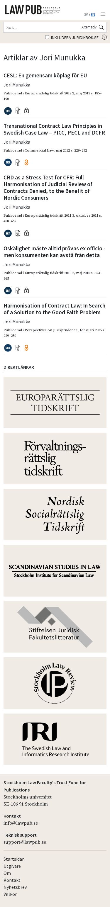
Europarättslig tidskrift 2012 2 (49, 93)
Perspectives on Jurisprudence (51, 330)
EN (93, 14)
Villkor (10, 894)
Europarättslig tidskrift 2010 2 (49, 273)
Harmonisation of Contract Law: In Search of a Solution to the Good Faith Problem (54, 309)
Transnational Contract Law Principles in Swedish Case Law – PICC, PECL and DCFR (54, 129)
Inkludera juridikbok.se (74, 37)
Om (7, 873)
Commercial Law (39, 150)
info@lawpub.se (21, 823)
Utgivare (12, 866)
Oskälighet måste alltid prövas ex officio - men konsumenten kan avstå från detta (55, 252)
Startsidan (14, 859)
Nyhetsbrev (15, 887)
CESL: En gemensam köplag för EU (45, 75)
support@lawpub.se (25, 842)
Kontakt (12, 880)
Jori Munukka (17, 85)
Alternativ (89, 27)
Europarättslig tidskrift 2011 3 (49, 215)
